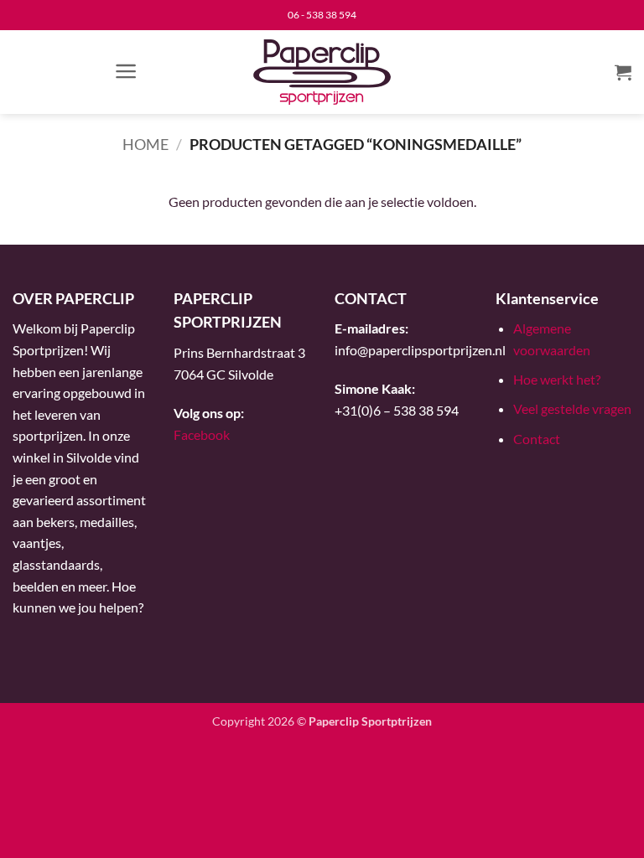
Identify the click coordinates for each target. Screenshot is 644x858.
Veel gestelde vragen (572, 408)
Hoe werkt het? (556, 379)
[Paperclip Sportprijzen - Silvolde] (322, 72)
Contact (536, 439)
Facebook (202, 434)
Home (145, 144)
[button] (126, 71)
